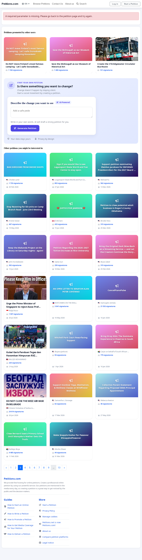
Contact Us (57, 4)
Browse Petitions (41, 4)
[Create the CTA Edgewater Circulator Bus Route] (117, 55)
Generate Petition (26, 128)
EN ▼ (27, 4)
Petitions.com (10, 3)
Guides (8, 499)
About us (69, 4)
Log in (115, 4)
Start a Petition (131, 4)
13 (59, 467)
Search (83, 4)
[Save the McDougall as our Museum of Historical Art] (71, 55)
